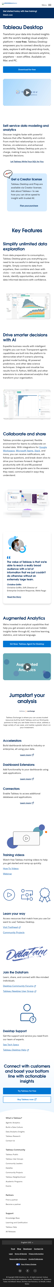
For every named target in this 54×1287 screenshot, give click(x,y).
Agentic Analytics (13, 1123)
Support (9, 1213)
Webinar (7, 873)
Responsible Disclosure (18, 1259)
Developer (27, 1249)
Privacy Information (36, 1254)
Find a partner (12, 1200)
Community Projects (13, 932)
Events (8, 1186)
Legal (11, 1254)
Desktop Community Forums (18, 985)
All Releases (11, 1231)
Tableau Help (11, 1227)
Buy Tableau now (25, 1099)
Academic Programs (14, 1181)
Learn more (25, 755)
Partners (10, 1195)
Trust (13, 1249)
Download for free (27, 69)
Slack (37, 450)
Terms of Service (21, 1254)
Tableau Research (13, 1136)
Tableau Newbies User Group (18, 991)
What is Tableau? (14, 1118)
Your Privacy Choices (28, 1264)
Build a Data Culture (14, 1127)
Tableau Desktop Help (14, 1049)
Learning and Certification (17, 1222)
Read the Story (14, 597)
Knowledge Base (13, 1218)
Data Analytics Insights (15, 1132)
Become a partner (13, 1204)
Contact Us (10, 1141)
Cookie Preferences (36, 1259)
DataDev (9, 1168)
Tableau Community (15, 1149)
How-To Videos (11, 868)
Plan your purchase (29, 205)
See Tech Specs (11, 1044)
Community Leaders (14, 1163)
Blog (19, 1249)
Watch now (8, 15)
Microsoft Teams (24, 450)
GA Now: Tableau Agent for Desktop (27, 644)
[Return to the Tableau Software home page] (11, 3)
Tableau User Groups (14, 1159)
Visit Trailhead (10, 927)
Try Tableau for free (27, 1091)
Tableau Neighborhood (15, 1177)
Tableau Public (12, 1154)
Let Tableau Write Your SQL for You (27, 161)
